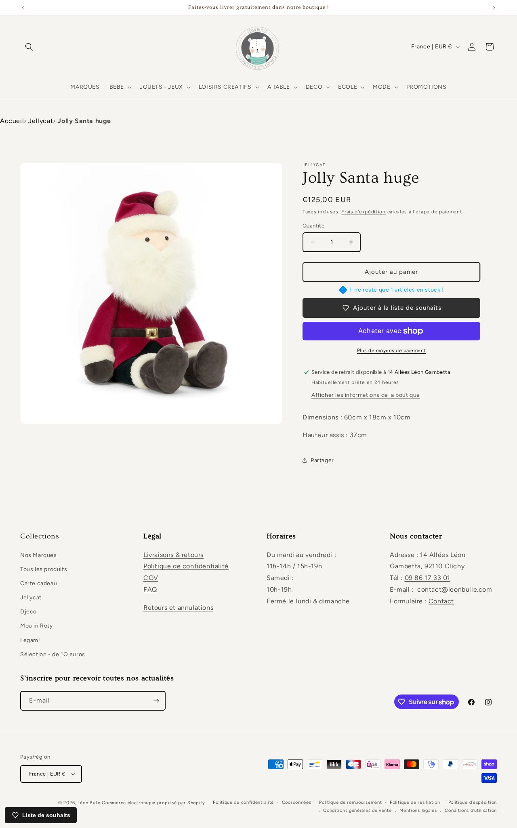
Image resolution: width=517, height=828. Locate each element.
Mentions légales (418, 810)
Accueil (12, 121)
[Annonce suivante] (494, 7)
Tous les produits (43, 569)
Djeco (28, 611)
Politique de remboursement (350, 802)
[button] (29, 47)
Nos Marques (38, 555)
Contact (441, 601)
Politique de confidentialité (186, 566)
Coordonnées (296, 802)
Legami (30, 640)
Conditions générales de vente (357, 810)
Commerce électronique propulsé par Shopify (153, 802)
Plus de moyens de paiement (391, 350)
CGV (150, 578)
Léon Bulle (89, 802)
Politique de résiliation (415, 802)
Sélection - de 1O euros (52, 654)
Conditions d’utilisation (471, 810)
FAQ (150, 589)
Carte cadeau (38, 583)
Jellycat (40, 121)
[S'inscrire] (156, 701)
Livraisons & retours (173, 555)
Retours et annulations (178, 607)
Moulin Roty (36, 625)
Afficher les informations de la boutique (365, 395)
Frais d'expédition (363, 212)
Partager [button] (322, 460)
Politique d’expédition (472, 802)
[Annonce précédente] (23, 7)
